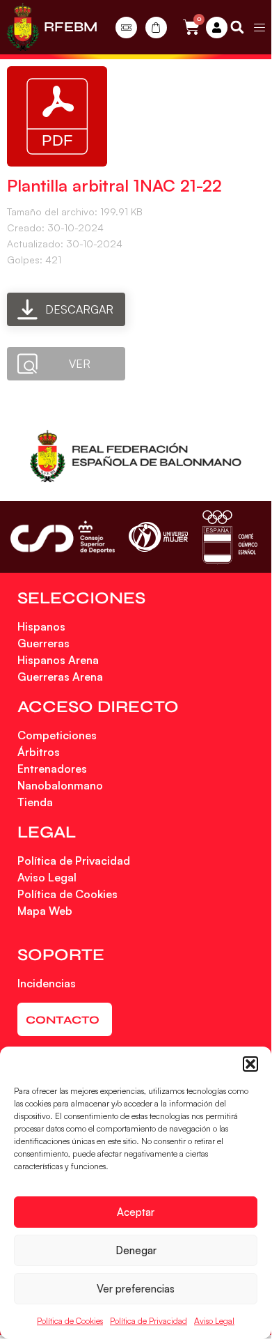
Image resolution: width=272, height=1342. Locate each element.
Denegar (136, 1250)
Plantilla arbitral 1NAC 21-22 (114, 185)
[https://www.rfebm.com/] (23, 27)
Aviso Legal (214, 1321)
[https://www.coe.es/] (229, 536)
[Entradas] (126, 27)
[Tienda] (156, 27)
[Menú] (259, 27)
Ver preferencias (136, 1288)
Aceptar (135, 1212)
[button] (250, 1064)
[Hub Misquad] (216, 27)
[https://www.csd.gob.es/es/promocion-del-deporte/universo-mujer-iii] (158, 537)
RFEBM (70, 27)
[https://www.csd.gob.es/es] (62, 536)
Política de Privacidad (148, 1321)
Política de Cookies (70, 1321)
